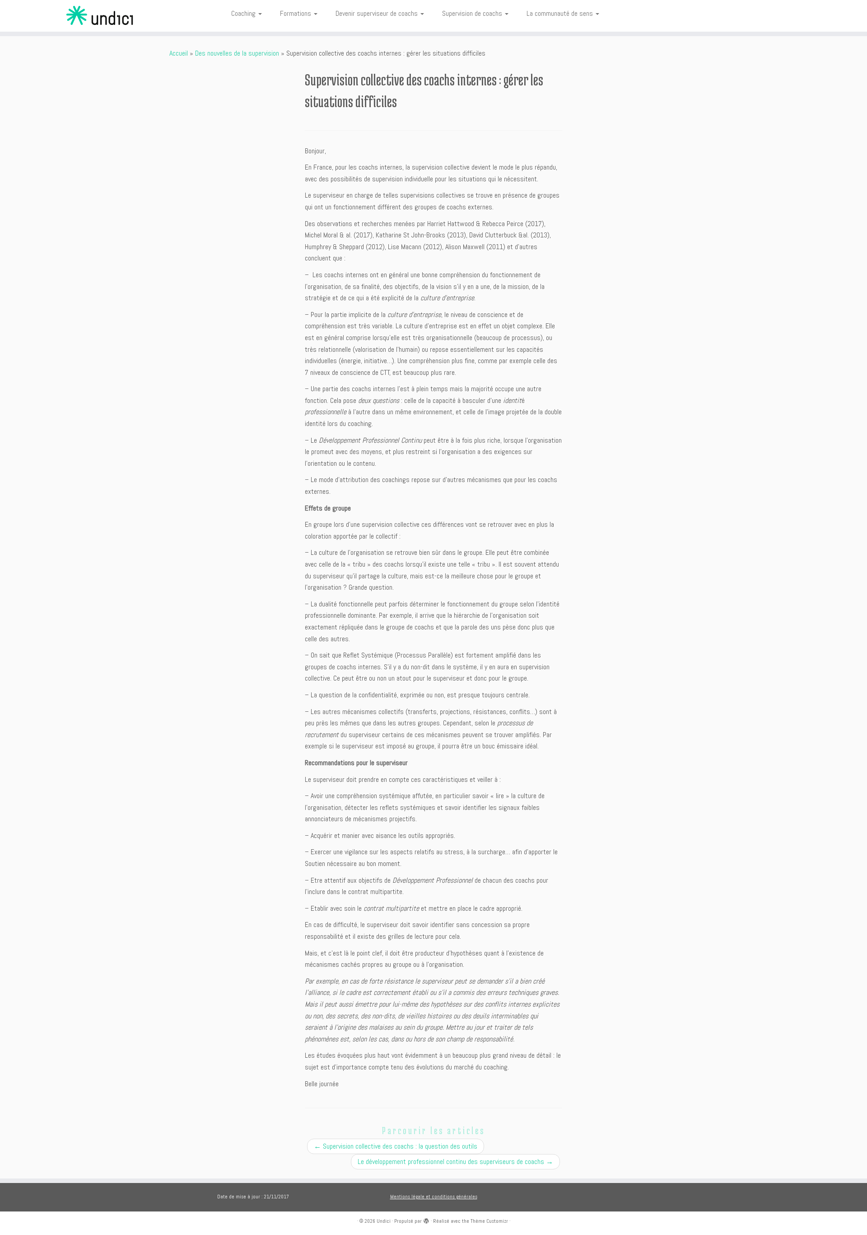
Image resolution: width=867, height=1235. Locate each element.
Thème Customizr (489, 1221)
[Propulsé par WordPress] (426, 1219)
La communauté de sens (561, 13)
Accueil (178, 53)
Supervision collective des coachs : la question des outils (395, 1146)
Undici (384, 1221)
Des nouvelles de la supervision (237, 53)
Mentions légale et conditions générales (433, 1196)
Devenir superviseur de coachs (378, 13)
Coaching (244, 13)
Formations (296, 13)
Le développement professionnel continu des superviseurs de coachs (455, 1161)
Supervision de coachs (473, 13)
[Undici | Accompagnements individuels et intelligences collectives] (100, 16)
